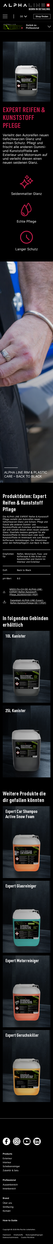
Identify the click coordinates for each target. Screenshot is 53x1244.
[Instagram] (16, 1144)
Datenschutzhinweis (10, 1237)
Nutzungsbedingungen (34, 1235)
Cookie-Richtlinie (28, 1237)
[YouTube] (27, 1144)
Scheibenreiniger (11, 1166)
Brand (6, 1198)
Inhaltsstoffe (18, 1235)
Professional (9, 1180)
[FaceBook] (6, 1144)
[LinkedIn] (37, 1144)
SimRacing (8, 1206)
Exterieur (7, 1158)
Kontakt (7, 1210)
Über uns (7, 1203)
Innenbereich (9, 1188)
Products (7, 1153)
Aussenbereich (10, 1184)
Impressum (7, 1235)
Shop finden (42, 16)
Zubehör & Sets (10, 1170)
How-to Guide (10, 1220)
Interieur (7, 1162)
